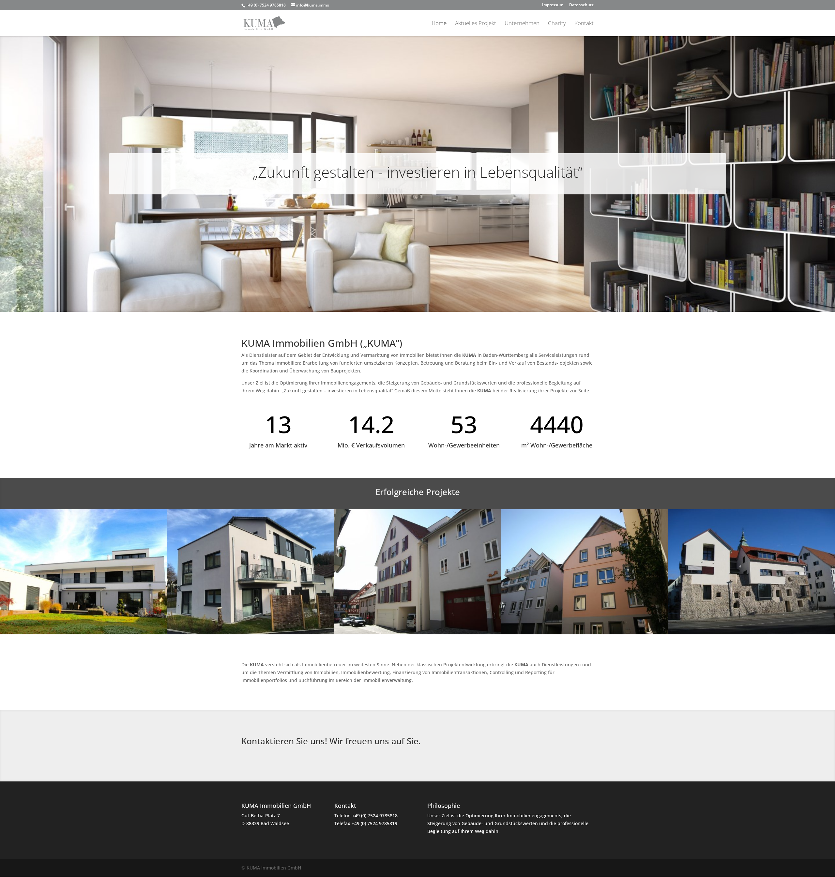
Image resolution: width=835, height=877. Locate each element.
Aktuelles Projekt (475, 24)
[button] (14, 862)
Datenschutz (581, 5)
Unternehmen (522, 24)
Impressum (552, 5)
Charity (557, 24)
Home (439, 24)
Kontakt (584, 24)
